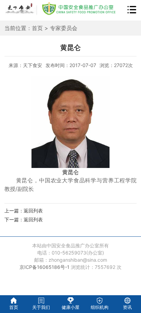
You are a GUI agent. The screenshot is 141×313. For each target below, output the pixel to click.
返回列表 (33, 210)
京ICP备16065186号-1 (44, 267)
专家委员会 (63, 28)
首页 (37, 28)
